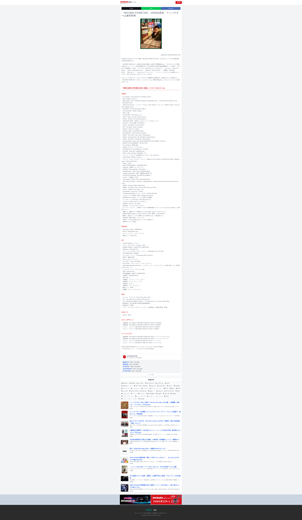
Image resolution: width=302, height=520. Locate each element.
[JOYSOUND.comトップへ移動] (179, 2)
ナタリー (127, 3)
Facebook (170, 8)
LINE (151, 8)
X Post (131, 8)
